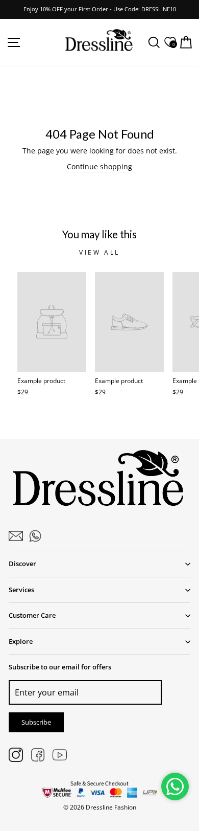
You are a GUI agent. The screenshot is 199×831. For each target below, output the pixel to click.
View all (99, 252)
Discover (22, 563)
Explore (21, 641)
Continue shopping (99, 166)
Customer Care (32, 615)
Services (21, 589)
